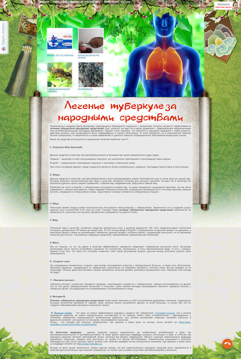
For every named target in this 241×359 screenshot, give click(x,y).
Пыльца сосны (63, 313)
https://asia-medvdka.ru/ (89, 343)
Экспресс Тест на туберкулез (60, 55)
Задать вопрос (3, 34)
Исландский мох (85, 89)
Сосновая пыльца (165, 313)
